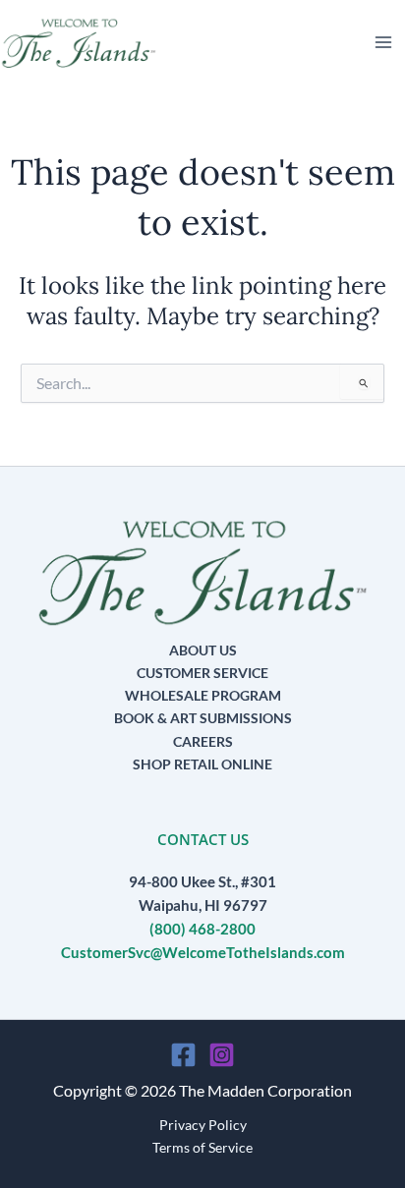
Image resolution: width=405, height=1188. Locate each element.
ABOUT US (203, 650)
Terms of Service (202, 1147)
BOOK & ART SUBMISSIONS (203, 717)
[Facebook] (183, 1055)
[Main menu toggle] (383, 42)
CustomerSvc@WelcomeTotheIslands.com (203, 952)
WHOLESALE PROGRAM (203, 695)
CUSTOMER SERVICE (202, 672)
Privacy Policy (203, 1124)
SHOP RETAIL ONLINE (202, 764)
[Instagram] (221, 1055)
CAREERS (203, 741)
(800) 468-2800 (202, 929)
